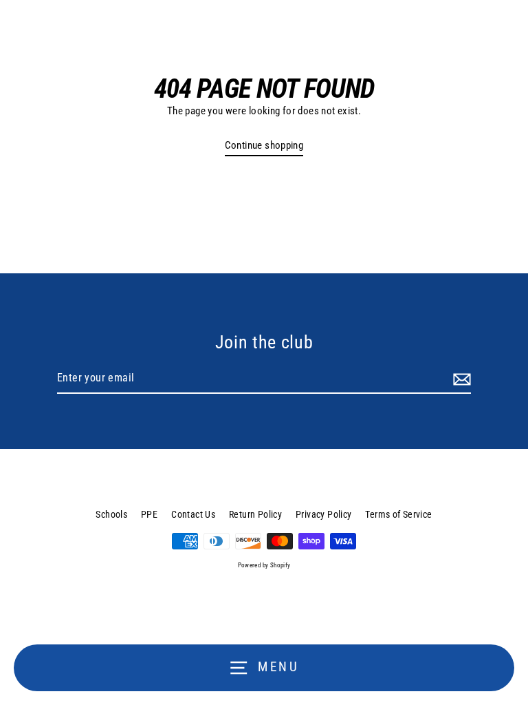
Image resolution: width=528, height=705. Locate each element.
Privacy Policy (323, 514)
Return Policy (255, 514)
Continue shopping (264, 145)
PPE (149, 514)
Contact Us (193, 514)
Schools (111, 514)
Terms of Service (398, 514)
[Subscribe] (460, 379)
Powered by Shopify (264, 565)
